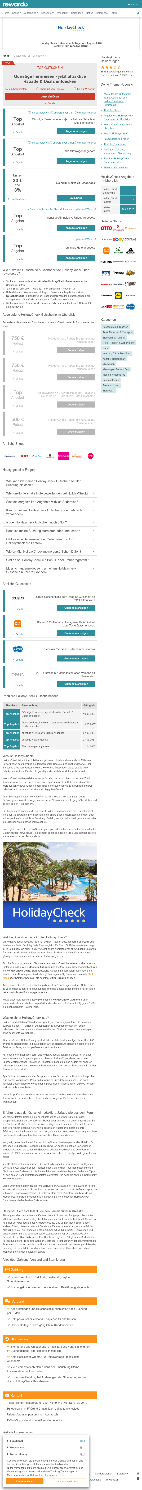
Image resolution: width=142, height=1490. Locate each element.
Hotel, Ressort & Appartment (118, 342)
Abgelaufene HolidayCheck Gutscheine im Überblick (118, 117)
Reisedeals (77, 12)
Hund (106, 348)
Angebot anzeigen (76, 131)
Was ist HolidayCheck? (116, 133)
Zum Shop (76, 197)
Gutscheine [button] (30, 12)
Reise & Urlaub (111, 385)
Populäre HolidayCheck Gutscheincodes (116, 160)
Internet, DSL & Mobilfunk (117, 353)
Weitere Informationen (116, 167)
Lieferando (102, 12)
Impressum (51, 1475)
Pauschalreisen (111, 380)
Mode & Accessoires (114, 374)
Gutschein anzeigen (76, 607)
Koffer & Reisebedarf (114, 358)
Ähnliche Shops (112, 110)
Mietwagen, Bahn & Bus (116, 369)
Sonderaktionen (103, 1473)
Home (6, 12)
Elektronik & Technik (114, 337)
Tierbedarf (108, 390)
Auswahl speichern (67, 1481)
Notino (89, 12)
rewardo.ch (112, 1479)
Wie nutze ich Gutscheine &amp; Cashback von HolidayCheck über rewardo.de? (117, 99)
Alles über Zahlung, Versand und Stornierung (117, 151)
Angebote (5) (40, 55)
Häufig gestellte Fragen (116, 138)
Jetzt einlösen (50, 96)
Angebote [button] (46, 12)
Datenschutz (37, 1475)
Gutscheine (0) (22, 55)
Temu (113, 12)
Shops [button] (15, 12)
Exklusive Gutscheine (89, 1479)
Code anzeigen (76, 350)
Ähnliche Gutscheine (115, 144)
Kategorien (62, 12)
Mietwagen (109, 364)
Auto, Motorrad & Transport (118, 332)
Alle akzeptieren (24, 1481)
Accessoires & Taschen (115, 327)
